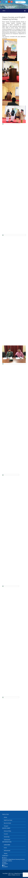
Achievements (7, 839)
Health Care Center (8, 820)
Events (5, 847)
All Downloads (7, 850)
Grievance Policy (7, 831)
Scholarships (6, 836)
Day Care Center (7, 823)
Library (5, 817)
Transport (6, 826)
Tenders (5, 853)
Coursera (6, 834)
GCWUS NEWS (7, 844)
